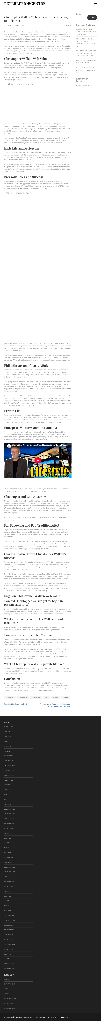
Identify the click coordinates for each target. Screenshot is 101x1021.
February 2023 (9, 857)
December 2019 (9, 944)
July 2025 (7, 785)
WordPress (64, 1017)
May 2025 (7, 794)
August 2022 (8, 886)
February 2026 (9, 756)
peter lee (9, 25)
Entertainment (9, 984)
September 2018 (9, 968)
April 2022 (7, 906)
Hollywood (36, 697)
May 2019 (7, 959)
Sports (6, 993)
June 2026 (7, 736)
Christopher (23, 697)
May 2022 (7, 901)
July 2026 (7, 731)
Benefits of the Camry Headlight (15, 704)
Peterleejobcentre (25, 3)
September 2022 (9, 881)
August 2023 (8, 828)
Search (78, 14)
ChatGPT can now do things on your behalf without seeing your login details (86, 53)
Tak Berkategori (10, 998)
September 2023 (9, 823)
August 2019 (8, 949)
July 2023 (7, 833)
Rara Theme (47, 1017)
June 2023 (7, 838)
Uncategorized (9, 1008)
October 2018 (9, 964)
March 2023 (8, 852)
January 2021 (9, 935)
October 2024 (9, 819)
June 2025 (7, 790)
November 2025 (9, 770)
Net (46, 697)
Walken (55, 697)
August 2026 (8, 727)
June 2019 (7, 954)
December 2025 (9, 765)
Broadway (10, 697)
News (70, 25)
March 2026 (8, 751)
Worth (66, 697)
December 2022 (9, 867)
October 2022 (9, 877)
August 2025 (8, 780)
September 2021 (9, 930)
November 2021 (9, 920)
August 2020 (8, 939)
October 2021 (9, 925)
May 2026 (7, 741)
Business (7, 979)
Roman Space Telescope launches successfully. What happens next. (86, 32)
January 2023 (9, 862)
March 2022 (8, 910)
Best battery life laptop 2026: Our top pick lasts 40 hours (85, 70)
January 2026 (9, 761)
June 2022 (7, 896)
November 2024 (9, 814)
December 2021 (9, 915)
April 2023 (7, 848)
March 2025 (8, 804)
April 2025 (7, 799)
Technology (8, 1003)
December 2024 (9, 809)
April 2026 (7, 746)
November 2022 (9, 872)
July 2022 (7, 891)
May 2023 (7, 843)
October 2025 (9, 775)
